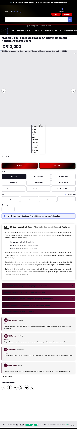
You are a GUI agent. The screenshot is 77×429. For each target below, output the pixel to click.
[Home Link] (16, 12)
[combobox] (36, 19)
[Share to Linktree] (15, 387)
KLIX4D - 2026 (7, 377)
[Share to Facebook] (9, 387)
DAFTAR (67, 14)
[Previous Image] (3, 91)
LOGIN (56, 14)
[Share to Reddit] (26, 387)
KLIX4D (7, 232)
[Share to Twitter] (4, 387)
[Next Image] (73, 91)
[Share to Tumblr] (32, 387)
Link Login (41, 232)
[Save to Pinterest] (20, 387)
